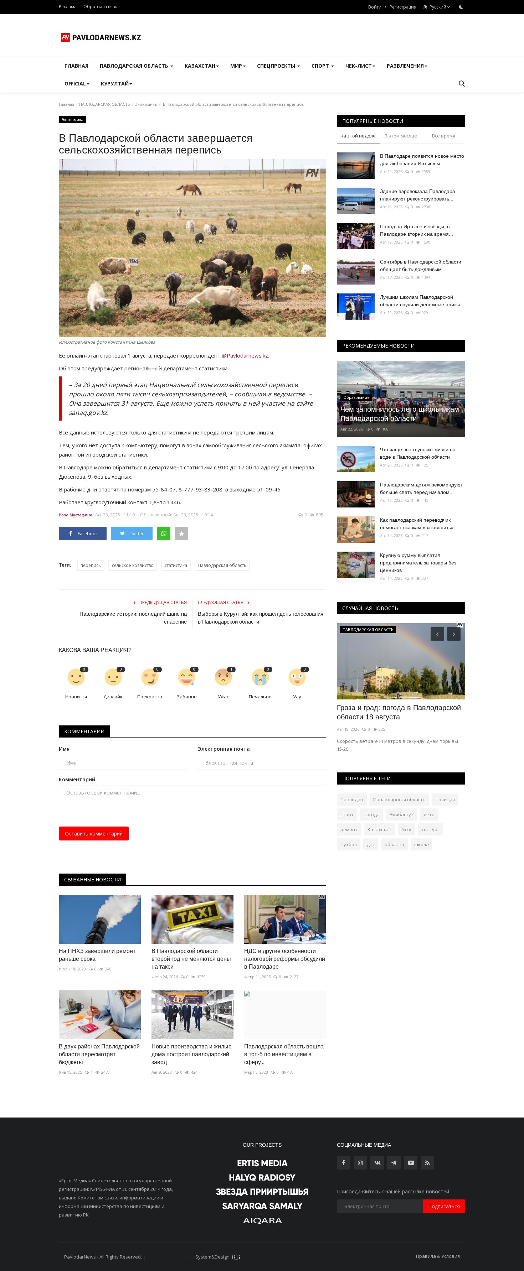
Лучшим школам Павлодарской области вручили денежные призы (420, 300)
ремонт (349, 829)
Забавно (187, 696)
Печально (260, 696)
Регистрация (403, 7)
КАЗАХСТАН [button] (200, 65)
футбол (348, 844)
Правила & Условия (438, 1256)
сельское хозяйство (133, 565)
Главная (76, 65)
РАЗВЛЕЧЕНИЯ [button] (405, 65)
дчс (371, 844)
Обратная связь (100, 7)
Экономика (146, 104)
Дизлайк (113, 696)
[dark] (461, 6)
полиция (445, 799)
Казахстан (379, 829)
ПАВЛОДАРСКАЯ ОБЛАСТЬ (104, 104)
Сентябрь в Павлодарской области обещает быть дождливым (420, 265)
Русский (436, 7)
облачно (394, 844)
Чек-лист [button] (358, 65)
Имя (64, 748)
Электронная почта (224, 748)
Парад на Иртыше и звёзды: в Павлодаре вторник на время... (416, 230)
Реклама (68, 7)
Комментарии (84, 731)
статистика (176, 565)
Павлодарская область (222, 565)
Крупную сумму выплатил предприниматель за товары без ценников (418, 562)
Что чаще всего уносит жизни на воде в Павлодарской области (418, 453)
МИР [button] (236, 65)
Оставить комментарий (94, 833)
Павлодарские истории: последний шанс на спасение (133, 618)
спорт (347, 814)
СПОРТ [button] (321, 65)
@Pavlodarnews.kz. (245, 355)
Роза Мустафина (75, 514)
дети (429, 814)
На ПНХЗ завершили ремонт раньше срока (97, 955)
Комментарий (77, 779)
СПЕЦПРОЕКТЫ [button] (277, 65)
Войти (374, 7)
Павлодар (351, 799)
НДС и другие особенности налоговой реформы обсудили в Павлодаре (284, 959)
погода (372, 814)
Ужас (223, 696)
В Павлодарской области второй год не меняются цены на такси (191, 959)
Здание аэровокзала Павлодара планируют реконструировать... (417, 195)
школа (421, 844)
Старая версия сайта (170, 1257)
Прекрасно (149, 696)
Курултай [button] (115, 83)
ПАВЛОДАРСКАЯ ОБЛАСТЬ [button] (135, 65)
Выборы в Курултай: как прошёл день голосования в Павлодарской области (260, 618)
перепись (91, 565)
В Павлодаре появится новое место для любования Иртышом (422, 159)
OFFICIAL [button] (75, 83)
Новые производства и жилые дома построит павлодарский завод (191, 1054)
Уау (297, 696)
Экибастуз (401, 814)
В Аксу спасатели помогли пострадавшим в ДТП (380, 712)
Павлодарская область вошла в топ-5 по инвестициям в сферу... (284, 1054)
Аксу (406, 829)
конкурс (430, 829)
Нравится (76, 696)
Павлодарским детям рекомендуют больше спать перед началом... (421, 488)
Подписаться (444, 1206)
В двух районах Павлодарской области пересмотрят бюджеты (99, 1054)
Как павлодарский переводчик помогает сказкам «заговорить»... (419, 523)
